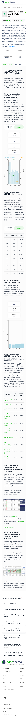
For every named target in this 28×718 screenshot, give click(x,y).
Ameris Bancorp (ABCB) (8, 399)
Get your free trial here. (10, 527)
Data (4, 675)
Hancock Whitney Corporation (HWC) (8, 430)
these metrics (13, 516)
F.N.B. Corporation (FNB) (8, 408)
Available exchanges (8, 679)
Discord (22, 682)
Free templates (7, 682)
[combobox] (14, 7)
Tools (4, 686)
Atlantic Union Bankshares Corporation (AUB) (8, 444)
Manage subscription (8, 689)
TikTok (21, 679)
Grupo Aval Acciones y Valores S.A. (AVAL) (7, 416)
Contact (22, 686)
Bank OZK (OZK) (8, 404)
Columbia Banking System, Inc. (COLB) (8, 451)
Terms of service (7, 708)
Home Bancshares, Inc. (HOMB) (8, 423)
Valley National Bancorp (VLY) (7, 457)
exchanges (21, 521)
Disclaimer (5, 712)
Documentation (7, 671)
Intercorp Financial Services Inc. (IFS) (8, 437)
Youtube (22, 675)
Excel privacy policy (8, 701)
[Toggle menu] (25, 2)
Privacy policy (6, 704)
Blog (21, 671)
